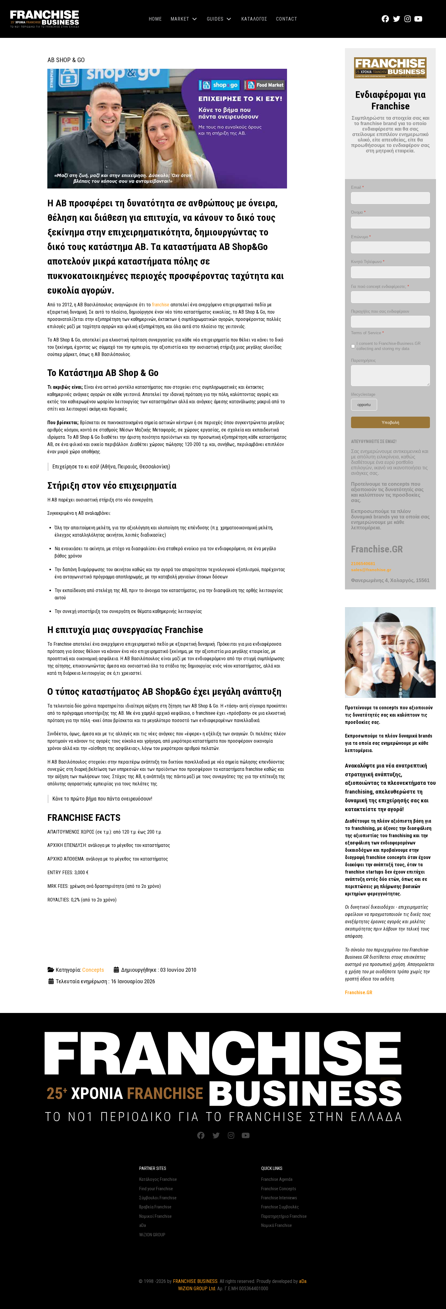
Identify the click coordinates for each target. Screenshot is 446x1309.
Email (357, 187)
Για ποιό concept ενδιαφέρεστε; (380, 286)
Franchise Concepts (278, 1188)
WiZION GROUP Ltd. (197, 1288)
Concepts (93, 969)
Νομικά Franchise (276, 1225)
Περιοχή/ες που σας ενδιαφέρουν (380, 311)
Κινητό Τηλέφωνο (367, 261)
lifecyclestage (363, 394)
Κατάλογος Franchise (158, 1179)
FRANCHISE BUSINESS (195, 1281)
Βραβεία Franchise (155, 1207)
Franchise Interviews (279, 1198)
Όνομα (358, 212)
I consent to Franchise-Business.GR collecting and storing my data (388, 346)
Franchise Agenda (276, 1179)
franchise (160, 305)
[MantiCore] (223, 1075)
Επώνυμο (361, 237)
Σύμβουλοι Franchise (158, 1198)
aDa (142, 1225)
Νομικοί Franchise (155, 1216)
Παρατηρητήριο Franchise (284, 1216)
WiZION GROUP (152, 1234)
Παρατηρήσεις (363, 360)
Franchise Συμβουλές (280, 1207)
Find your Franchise (156, 1188)
